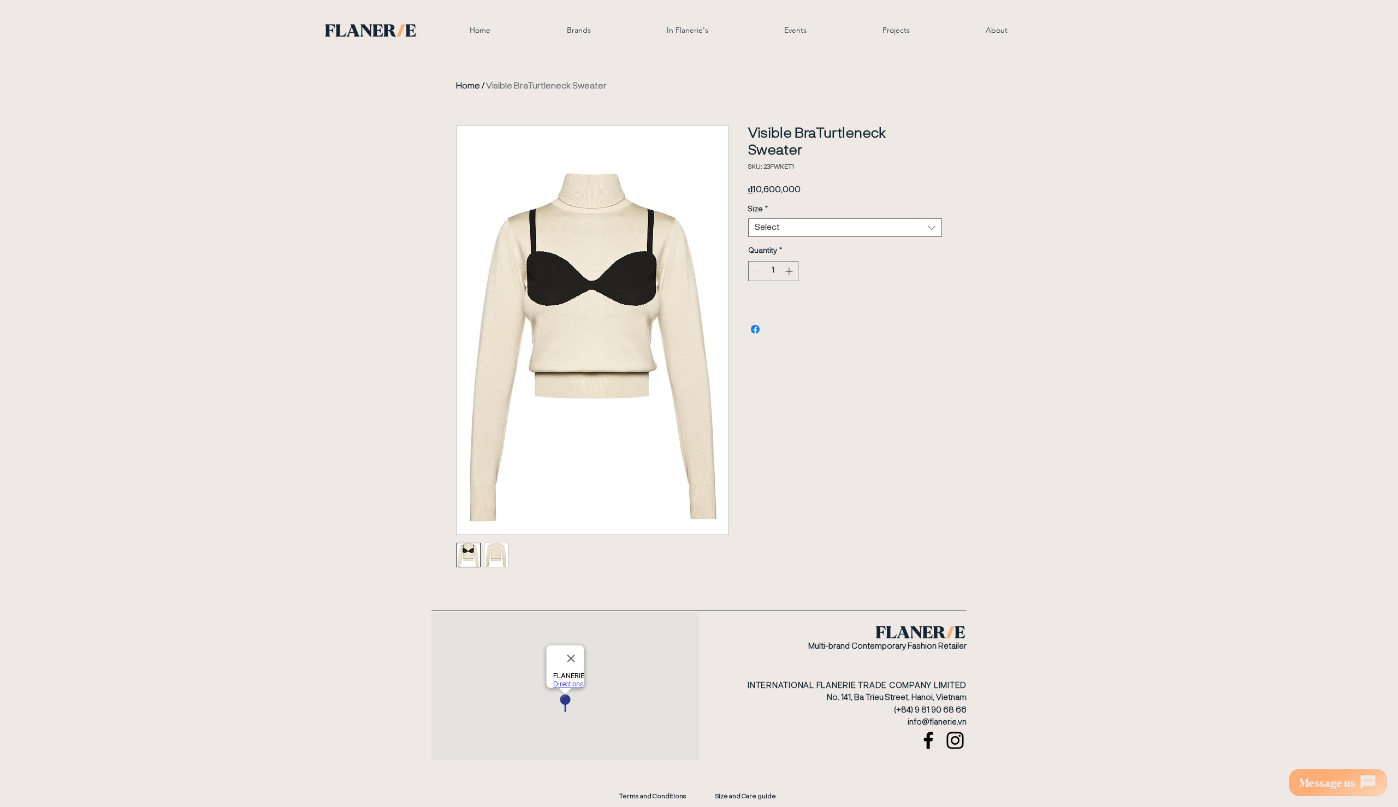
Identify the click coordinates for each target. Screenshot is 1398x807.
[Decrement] (756, 271)
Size (758, 209)
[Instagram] (955, 740)
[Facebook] (928, 740)
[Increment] (790, 271)
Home (468, 86)
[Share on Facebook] (755, 329)
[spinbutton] (773, 271)
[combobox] (845, 228)
